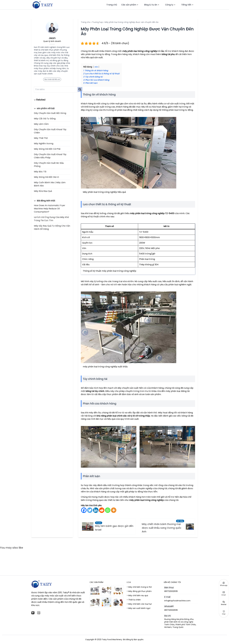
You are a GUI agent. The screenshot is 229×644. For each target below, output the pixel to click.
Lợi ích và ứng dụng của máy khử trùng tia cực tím (51, 219)
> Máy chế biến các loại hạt (139, 604)
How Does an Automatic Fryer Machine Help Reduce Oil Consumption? (49, 208)
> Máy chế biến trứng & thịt (139, 587)
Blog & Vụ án (150, 4)
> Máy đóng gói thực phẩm (139, 591)
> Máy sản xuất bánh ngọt (138, 608)
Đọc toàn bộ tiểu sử (52, 79)
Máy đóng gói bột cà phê (47, 148)
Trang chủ (111, 4)
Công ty (169, 4)
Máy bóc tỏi (40, 171)
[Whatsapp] (107, 510)
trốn (96, 67)
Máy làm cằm (41, 124)
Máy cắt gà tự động (45, 118)
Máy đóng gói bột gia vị (46, 177)
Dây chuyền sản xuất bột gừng (50, 113)
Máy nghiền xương (43, 143)
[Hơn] (113, 510)
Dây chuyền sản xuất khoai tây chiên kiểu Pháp (50, 156)
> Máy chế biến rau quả (137, 595)
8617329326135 (171, 591)
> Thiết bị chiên (134, 599)
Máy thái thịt (41, 138)
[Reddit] (101, 510)
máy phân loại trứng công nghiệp (139, 51)
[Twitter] (90, 510)
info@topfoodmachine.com (177, 600)
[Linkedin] (95, 510)
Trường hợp (97, 22)
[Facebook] (84, 510)
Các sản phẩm (128, 4)
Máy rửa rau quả (43, 191)
